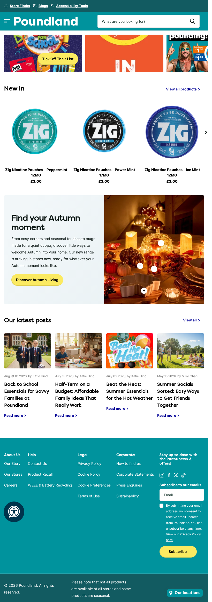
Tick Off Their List (57, 59)
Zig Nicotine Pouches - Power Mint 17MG (104, 172)
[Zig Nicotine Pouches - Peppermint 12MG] (36, 132)
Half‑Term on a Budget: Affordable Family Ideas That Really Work (78, 379)
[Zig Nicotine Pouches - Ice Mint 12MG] (172, 132)
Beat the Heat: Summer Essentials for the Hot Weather (129, 376)
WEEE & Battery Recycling (50, 485)
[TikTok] (183, 475)
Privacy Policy (89, 463)
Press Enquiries (129, 485)
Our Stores (13, 474)
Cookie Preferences (94, 485)
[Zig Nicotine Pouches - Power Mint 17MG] (104, 132)
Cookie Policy (89, 474)
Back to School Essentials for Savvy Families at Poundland (27, 379)
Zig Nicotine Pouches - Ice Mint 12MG (172, 172)
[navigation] (206, 132)
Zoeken (192, 21)
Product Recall (40, 474)
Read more (154, 269)
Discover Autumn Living (37, 279)
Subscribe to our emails (180, 485)
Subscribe (178, 551)
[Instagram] (162, 475)
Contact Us (37, 463)
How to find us (128, 463)
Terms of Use (89, 496)
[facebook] (169, 475)
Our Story (12, 463)
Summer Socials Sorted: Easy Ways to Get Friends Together (180, 379)
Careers (10, 485)
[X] (176, 475)
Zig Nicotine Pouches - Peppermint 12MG (36, 172)
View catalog (7, 21)
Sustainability (127, 496)
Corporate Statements (135, 474)
